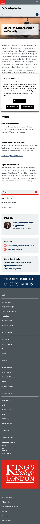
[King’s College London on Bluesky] (32, 284)
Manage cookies (13, 520)
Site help (11, 511)
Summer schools (13, 321)
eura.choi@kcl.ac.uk (15, 249)
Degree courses (13, 303)
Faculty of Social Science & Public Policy (17, 262)
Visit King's (12, 415)
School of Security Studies (12, 269)
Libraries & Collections (15, 377)
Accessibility (12, 516)
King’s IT (11, 382)
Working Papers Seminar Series (12, 156)
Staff (10, 349)
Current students (14, 344)
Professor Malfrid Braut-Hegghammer (24, 224)
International (12, 316)
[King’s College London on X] (11, 284)
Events (5, 192)
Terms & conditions (14, 497)
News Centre (12, 401)
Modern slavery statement (16, 506)
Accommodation (13, 373)
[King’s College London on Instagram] (17, 284)
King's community (14, 424)
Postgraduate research (16, 312)
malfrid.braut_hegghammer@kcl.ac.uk (21, 245)
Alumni (10, 354)
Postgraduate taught (15, 307)
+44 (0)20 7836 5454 (7, 438)
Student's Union (13, 410)
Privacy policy (12, 502)
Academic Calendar (14, 386)
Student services (14, 368)
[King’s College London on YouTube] (27, 284)
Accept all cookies (27, 106)
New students (13, 340)
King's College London (11, 8)
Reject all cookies (12, 106)
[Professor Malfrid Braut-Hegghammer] (8, 225)
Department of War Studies (13, 265)
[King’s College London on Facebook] (6, 284)
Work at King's (13, 419)
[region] (20, 93)
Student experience (14, 326)
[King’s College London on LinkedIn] (22, 284)
